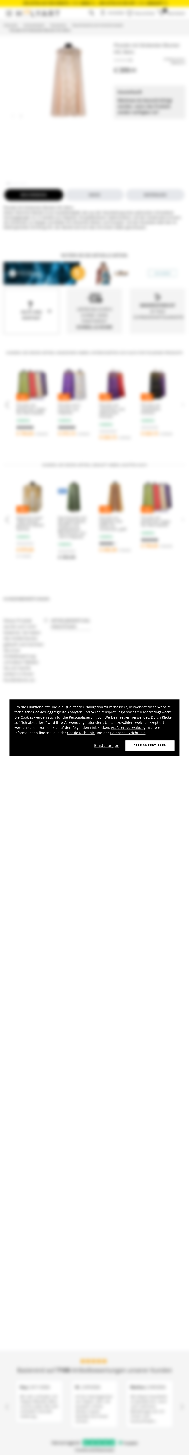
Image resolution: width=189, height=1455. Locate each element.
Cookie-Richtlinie (81, 732)
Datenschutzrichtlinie (127, 732)
